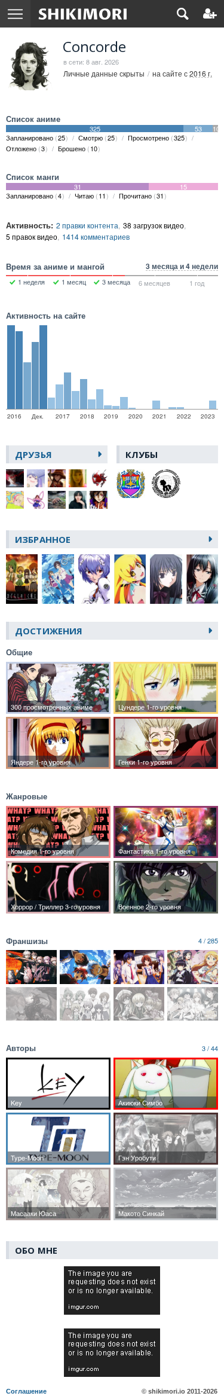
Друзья (33, 454)
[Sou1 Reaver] (99, 500)
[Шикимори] (83, 14)
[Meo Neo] (78, 500)
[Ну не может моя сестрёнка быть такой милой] (192, 967)
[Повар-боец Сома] (192, 1004)
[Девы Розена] (138, 1004)
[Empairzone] (15, 478)
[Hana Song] (36, 500)
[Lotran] (57, 500)
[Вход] (210, 14)
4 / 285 (208, 940)
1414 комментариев (96, 236)
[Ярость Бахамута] (31, 1004)
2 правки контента (87, 225)
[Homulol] (99, 478)
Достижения (48, 631)
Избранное (42, 539)
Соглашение (26, 1391)
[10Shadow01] (36, 478)
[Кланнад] (138, 967)
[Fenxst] (57, 478)
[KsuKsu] (78, 478)
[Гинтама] (85, 967)
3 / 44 (210, 1048)
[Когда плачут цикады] (85, 1004)
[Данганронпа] (31, 967)
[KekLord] (15, 500)
